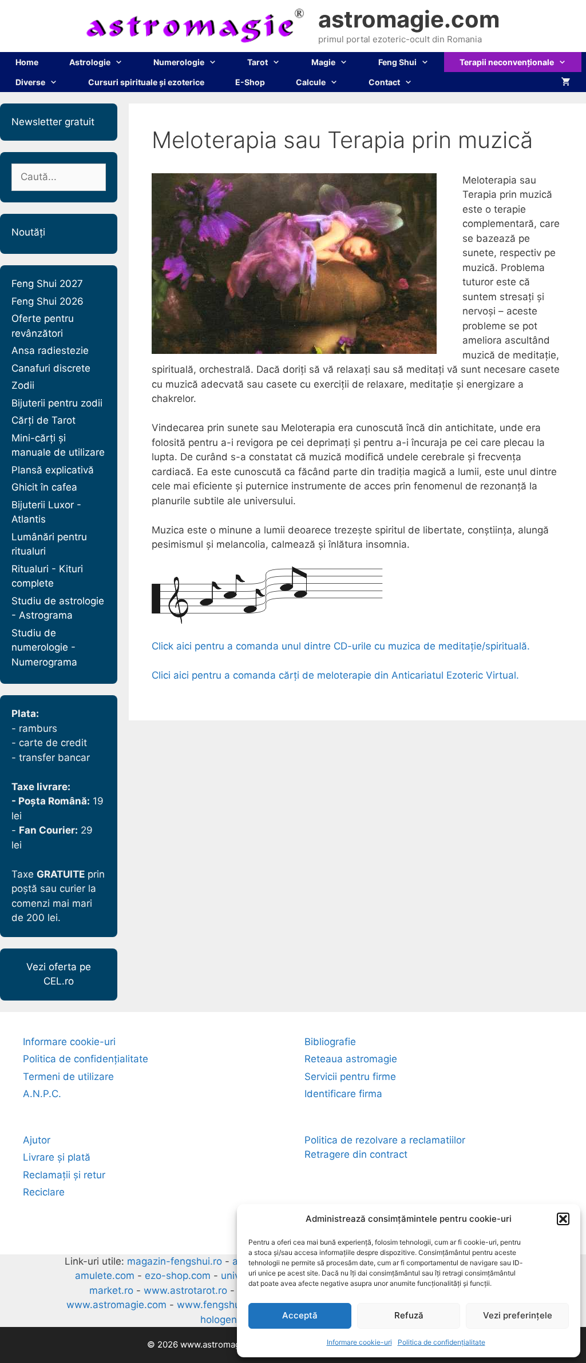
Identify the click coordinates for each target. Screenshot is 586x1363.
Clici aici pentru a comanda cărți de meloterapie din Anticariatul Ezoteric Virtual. (335, 675)
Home (26, 62)
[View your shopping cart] (566, 82)
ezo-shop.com (178, 1275)
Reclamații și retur (64, 1175)
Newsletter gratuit (52, 121)
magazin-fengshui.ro (174, 1261)
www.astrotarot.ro (185, 1290)
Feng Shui (397, 62)
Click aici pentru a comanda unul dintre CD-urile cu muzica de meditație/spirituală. (341, 646)
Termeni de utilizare (68, 1076)
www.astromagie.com (116, 1304)
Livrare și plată (56, 1157)
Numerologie (178, 62)
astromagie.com (409, 19)
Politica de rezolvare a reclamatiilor (384, 1140)
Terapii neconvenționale (507, 62)
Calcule (311, 82)
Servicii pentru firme (350, 1076)
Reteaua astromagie (350, 1059)
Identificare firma (343, 1093)
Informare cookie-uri (359, 1342)
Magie (323, 62)
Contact (384, 82)
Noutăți (28, 232)
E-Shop (250, 82)
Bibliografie (330, 1041)
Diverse (30, 82)
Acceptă (300, 1315)
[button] (563, 1219)
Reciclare (44, 1192)
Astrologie (89, 62)
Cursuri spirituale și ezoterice (146, 82)
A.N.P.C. (42, 1093)
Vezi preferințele (517, 1315)
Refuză (408, 1315)
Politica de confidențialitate (441, 1342)
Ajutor (36, 1140)
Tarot (257, 62)
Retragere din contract (355, 1154)
